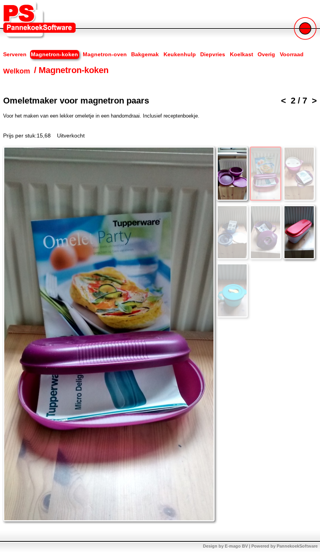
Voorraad (292, 54)
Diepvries (212, 54)
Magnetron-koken (54, 54)
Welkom (16, 71)
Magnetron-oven (105, 54)
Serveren (15, 54)
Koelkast (241, 54)
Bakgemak (145, 54)
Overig (266, 54)
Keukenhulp (180, 54)
